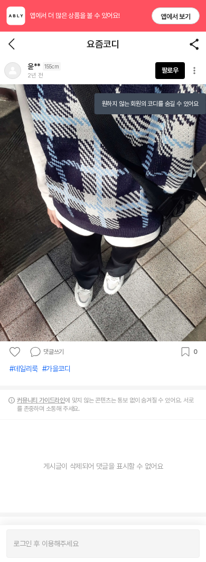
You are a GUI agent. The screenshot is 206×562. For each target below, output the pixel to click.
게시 (186, 543)
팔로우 (170, 70)
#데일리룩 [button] (24, 368)
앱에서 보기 (176, 17)
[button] (12, 70)
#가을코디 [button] (56, 368)
